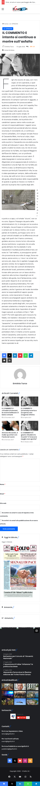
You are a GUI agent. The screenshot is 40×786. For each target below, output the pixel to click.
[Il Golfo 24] (20, 9)
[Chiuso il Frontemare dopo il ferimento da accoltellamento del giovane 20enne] (7, 701)
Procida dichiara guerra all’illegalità (17, 2)
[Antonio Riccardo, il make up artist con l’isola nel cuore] (10, 426)
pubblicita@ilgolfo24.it (9, 749)
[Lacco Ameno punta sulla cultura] (7, 686)
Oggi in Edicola (7, 542)
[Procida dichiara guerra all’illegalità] (7, 694)
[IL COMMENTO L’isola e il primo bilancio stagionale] (20, 686)
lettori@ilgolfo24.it (8, 734)
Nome (2, 484)
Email (2, 494)
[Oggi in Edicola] (20, 598)
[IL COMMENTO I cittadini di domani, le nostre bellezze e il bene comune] (10, 401)
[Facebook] (4, 355)
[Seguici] (36, 631)
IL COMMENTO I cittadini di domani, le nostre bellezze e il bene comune (10, 411)
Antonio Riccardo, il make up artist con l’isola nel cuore (10, 435)
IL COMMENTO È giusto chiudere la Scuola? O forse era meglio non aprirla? (29, 436)
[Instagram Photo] (8, 635)
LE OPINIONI (13, 24)
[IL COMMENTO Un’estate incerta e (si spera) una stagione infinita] (29, 401)
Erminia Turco (9, 46)
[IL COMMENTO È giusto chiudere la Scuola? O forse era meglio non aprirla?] (29, 426)
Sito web (3, 503)
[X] (9, 355)
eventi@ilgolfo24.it (8, 741)
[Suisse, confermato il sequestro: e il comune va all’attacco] (32, 701)
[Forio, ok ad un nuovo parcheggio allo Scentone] (32, 686)
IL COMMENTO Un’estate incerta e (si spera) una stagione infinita (29, 411)
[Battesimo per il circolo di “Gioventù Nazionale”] (20, 694)
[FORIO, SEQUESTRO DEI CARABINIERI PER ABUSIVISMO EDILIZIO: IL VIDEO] (32, 694)
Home (6, 24)
